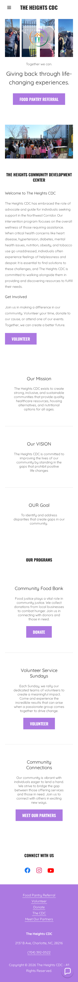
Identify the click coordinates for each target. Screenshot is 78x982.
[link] (39, 7)
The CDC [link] (39, 913)
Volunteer (39, 723)
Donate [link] (39, 907)
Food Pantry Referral (39, 99)
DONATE (39, 632)
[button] (10, 7)
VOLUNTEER (21, 339)
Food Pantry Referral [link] (39, 895)
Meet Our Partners (39, 815)
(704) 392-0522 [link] (39, 952)
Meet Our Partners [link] (39, 919)
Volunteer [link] (39, 901)
